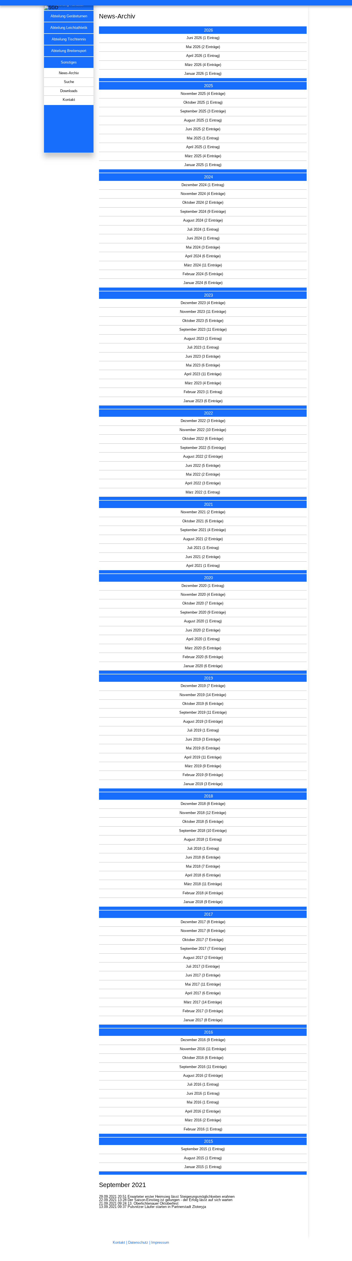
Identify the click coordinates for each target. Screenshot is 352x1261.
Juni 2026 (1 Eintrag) (202, 38)
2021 (208, 504)
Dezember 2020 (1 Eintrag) (203, 586)
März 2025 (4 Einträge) (203, 156)
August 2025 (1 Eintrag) (203, 120)
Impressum (160, 1243)
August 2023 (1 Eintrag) (203, 339)
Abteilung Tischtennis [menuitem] (69, 39)
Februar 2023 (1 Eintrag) (203, 392)
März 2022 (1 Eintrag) (203, 492)
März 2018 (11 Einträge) (203, 884)
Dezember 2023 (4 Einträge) (203, 303)
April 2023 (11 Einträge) (202, 374)
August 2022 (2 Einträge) (203, 457)
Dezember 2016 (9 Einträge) (203, 1040)
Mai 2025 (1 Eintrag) (203, 138)
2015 (208, 1141)
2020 (208, 577)
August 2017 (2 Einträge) (203, 958)
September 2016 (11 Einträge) (203, 1067)
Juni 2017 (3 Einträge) (202, 975)
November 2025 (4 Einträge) (203, 94)
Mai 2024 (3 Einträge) (203, 247)
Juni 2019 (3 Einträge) (202, 739)
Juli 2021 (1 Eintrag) (203, 548)
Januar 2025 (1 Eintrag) (202, 165)
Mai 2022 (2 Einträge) (203, 474)
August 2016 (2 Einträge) (203, 1076)
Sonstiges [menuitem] (69, 62)
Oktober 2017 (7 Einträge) (202, 940)
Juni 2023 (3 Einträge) (202, 356)
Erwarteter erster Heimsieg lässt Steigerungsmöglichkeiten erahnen (181, 1197)
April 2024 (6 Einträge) (203, 256)
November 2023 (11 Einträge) (203, 312)
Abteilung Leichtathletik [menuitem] (68, 28)
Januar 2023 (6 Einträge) (202, 401)
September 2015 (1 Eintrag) (203, 1149)
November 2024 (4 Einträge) (203, 194)
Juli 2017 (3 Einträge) (203, 966)
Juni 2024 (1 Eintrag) (202, 238)
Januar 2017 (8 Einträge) (202, 1020)
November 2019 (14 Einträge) (203, 695)
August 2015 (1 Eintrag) (203, 1158)
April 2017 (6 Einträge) (203, 993)
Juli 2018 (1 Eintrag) (203, 849)
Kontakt (119, 1243)
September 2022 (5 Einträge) (203, 448)
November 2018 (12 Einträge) (203, 813)
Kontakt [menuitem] (69, 100)
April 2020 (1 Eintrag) (203, 639)
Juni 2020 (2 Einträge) (202, 630)
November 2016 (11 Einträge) (203, 1049)
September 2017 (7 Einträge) (203, 949)
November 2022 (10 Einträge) (203, 430)
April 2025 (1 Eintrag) (203, 147)
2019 (208, 678)
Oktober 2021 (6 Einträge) (202, 521)
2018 (208, 796)
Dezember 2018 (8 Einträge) (203, 804)
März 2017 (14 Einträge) (203, 1002)
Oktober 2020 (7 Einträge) (202, 603)
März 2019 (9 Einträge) (203, 766)
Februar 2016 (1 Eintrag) (203, 1129)
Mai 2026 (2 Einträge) (203, 47)
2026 (208, 30)
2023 (208, 295)
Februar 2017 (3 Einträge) (203, 1011)
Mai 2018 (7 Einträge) (203, 866)
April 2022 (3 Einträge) (203, 483)
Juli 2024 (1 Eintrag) (203, 229)
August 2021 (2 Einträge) (203, 539)
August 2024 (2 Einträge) (203, 220)
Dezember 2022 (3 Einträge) (203, 421)
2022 (208, 413)
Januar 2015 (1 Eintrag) (202, 1167)
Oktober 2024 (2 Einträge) (202, 203)
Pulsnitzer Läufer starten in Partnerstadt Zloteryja (167, 1207)
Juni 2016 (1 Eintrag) (202, 1094)
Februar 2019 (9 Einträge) (203, 775)
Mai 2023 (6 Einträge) (203, 365)
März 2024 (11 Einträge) (203, 265)
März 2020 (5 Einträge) (203, 648)
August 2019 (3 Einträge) (203, 722)
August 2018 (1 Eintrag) (203, 839)
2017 (208, 914)
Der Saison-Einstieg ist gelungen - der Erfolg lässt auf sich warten (180, 1200)
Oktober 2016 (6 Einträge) (202, 1058)
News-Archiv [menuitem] (69, 73)
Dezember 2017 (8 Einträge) (203, 922)
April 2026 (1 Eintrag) (203, 56)
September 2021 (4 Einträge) (203, 530)
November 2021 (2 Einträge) (203, 512)
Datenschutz (138, 1243)
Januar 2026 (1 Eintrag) (202, 74)
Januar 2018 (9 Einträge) (202, 902)
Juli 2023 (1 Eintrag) (203, 347)
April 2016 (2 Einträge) (203, 1111)
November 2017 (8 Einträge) (203, 931)
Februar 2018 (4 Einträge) (203, 893)
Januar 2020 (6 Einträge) (202, 666)
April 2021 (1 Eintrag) (203, 566)
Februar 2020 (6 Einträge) (203, 657)
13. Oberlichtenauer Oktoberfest (153, 1203)
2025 (208, 85)
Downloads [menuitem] (69, 91)
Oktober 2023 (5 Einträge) (202, 321)
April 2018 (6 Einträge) (203, 875)
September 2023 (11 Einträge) (203, 330)
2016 (208, 1032)
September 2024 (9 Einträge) (203, 212)
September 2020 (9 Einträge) (203, 612)
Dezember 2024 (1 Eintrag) (203, 185)
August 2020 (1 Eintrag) (203, 621)
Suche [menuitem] (69, 82)
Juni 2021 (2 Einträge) (202, 557)
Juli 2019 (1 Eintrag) (203, 730)
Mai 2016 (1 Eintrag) (203, 1102)
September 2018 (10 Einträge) (203, 831)
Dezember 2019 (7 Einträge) (203, 686)
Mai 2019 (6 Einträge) (203, 748)
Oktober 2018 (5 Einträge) (202, 822)
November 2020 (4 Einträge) (203, 595)
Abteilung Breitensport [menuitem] (68, 51)
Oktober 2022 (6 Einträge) (202, 439)
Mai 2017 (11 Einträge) (203, 984)
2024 (208, 177)
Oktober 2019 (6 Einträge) (202, 704)
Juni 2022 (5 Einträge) (202, 466)
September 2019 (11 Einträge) (203, 712)
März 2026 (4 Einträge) (203, 65)
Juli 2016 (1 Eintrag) (203, 1084)
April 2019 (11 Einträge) (202, 757)
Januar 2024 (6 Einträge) (202, 283)
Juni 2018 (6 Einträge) (202, 857)
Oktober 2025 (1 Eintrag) (202, 102)
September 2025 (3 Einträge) (203, 111)
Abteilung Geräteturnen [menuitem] (69, 16)
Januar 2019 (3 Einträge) (202, 784)
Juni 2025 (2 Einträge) (202, 129)
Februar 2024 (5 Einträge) (203, 274)
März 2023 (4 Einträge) (203, 383)
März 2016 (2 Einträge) (203, 1120)
